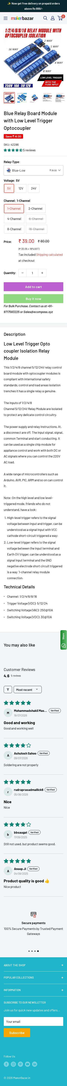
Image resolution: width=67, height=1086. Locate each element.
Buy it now (33, 299)
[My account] (53, 18)
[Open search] (45, 18)
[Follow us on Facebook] (6, 1064)
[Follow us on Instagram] (13, 1064)
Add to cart (33, 287)
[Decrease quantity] (22, 273)
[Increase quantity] (42, 273)
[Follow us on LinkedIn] (34, 1064)
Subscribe (17, 1033)
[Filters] (8, 689)
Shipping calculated (49, 254)
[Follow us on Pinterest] (20, 1064)
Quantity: (10, 273)
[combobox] (33, 170)
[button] (13, 150)
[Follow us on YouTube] (27, 1064)
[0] (60, 18)
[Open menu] (5, 18)
